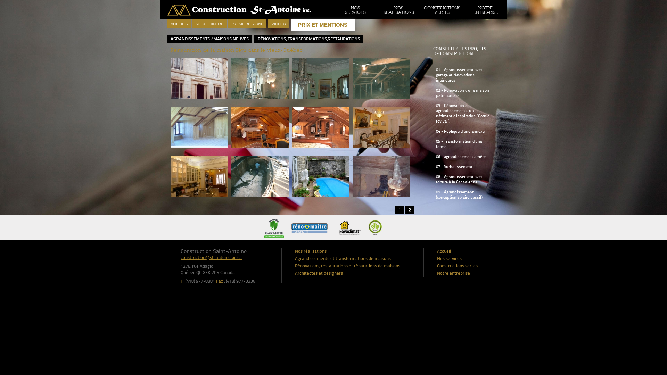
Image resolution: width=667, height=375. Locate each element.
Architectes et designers (319, 273)
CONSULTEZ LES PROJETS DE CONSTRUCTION (459, 51)
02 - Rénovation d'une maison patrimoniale (462, 93)
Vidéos (278, 24)
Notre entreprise (453, 273)
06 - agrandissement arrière (461, 156)
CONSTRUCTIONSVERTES (442, 10)
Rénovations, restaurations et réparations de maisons (347, 266)
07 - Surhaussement (454, 166)
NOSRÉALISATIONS (399, 10)
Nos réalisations (311, 251)
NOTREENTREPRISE (485, 10)
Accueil (179, 24)
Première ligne (247, 24)
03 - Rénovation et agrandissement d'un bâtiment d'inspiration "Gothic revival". (462, 113)
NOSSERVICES (355, 10)
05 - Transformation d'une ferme (459, 144)
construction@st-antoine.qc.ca (211, 257)
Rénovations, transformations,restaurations (309, 39)
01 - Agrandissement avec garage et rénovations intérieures (459, 75)
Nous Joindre (209, 24)
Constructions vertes (457, 266)
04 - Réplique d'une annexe (460, 131)
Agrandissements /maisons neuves (210, 39)
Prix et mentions (322, 25)
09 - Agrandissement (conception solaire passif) (459, 195)
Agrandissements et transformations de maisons (343, 258)
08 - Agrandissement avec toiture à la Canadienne (459, 179)
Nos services (449, 258)
